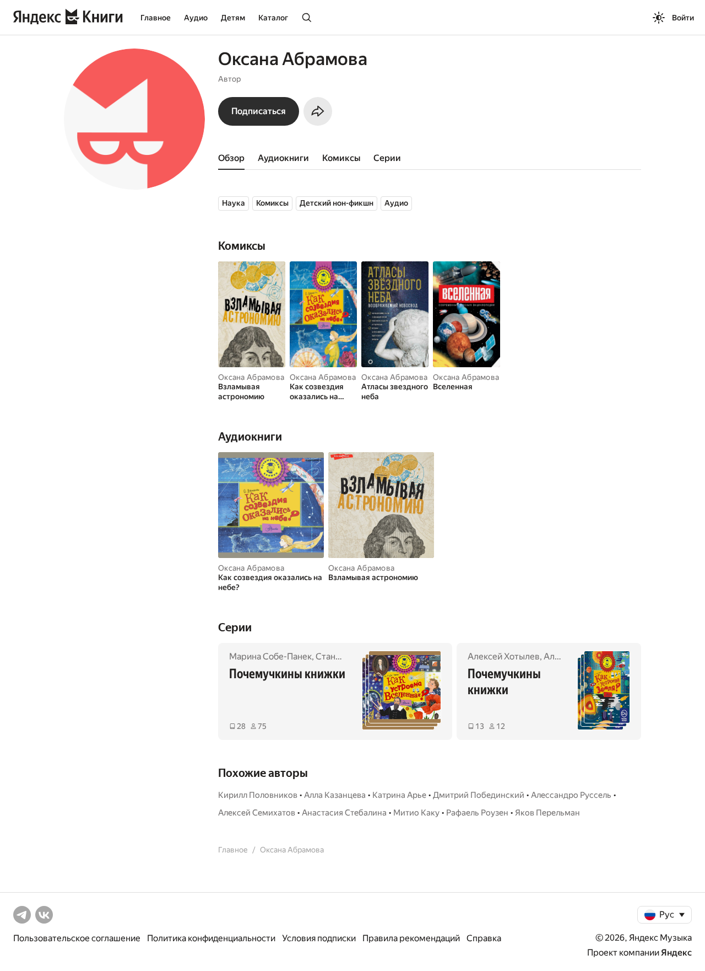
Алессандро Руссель (571, 795)
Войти (683, 17)
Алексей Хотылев (504, 656)
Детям (233, 17)
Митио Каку (416, 813)
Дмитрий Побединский (478, 795)
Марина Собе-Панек (270, 656)
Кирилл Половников (257, 795)
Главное (155, 17)
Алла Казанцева (335, 795)
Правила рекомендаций (411, 938)
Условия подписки (319, 938)
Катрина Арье (399, 795)
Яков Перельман (547, 813)
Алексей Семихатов (256, 813)
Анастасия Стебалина (344, 813)
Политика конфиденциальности (211, 938)
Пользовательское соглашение (76, 938)
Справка (484, 938)
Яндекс (676, 952)
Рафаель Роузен (477, 813)
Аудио (196, 17)
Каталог (273, 17)
